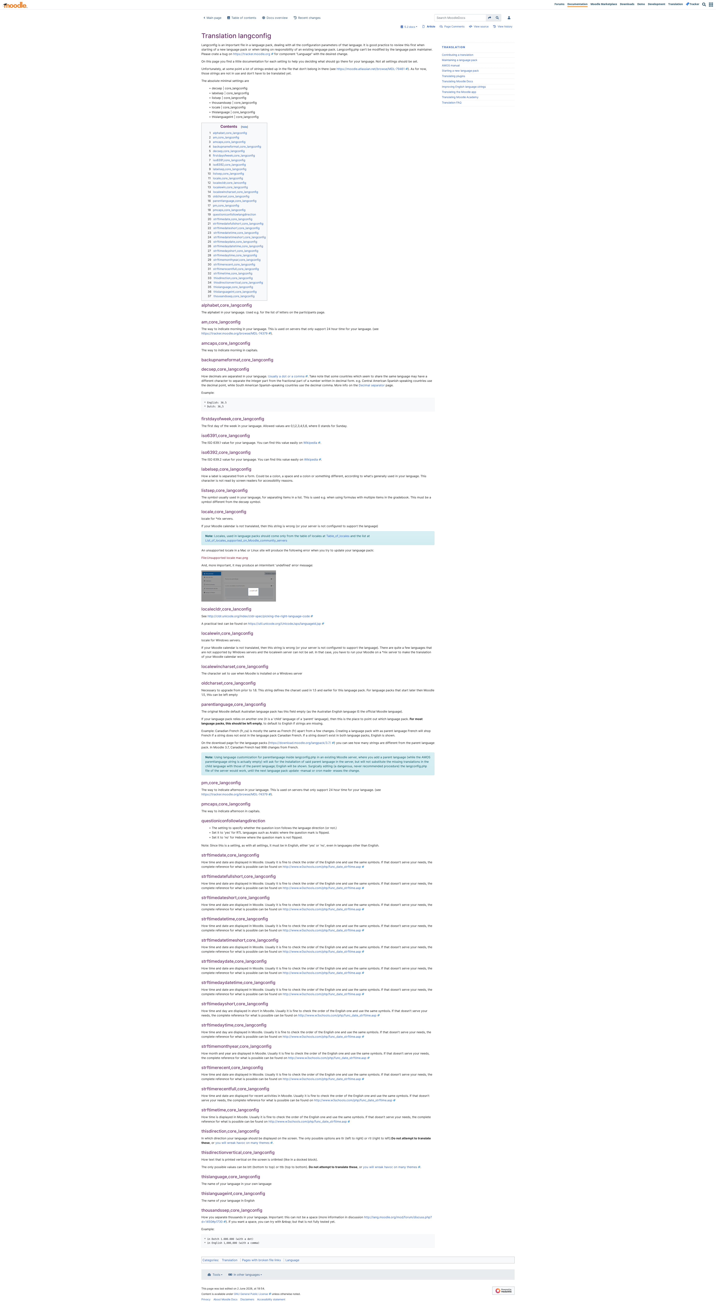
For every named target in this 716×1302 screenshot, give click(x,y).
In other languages (247, 1274)
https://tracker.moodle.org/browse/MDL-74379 (234, 333)
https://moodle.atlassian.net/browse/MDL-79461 (371, 69)
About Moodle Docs (225, 1299)
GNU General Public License (251, 1293)
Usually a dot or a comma (286, 376)
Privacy (206, 1299)
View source (481, 26)
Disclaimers (247, 1299)
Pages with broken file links (261, 1260)
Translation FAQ (451, 102)
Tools (216, 1274)
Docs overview (277, 18)
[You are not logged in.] (509, 17)
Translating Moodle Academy (460, 97)
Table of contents (243, 18)
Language (292, 1260)
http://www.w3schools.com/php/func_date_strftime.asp (322, 866)
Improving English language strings (464, 86)
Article (431, 26)
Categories (210, 1260)
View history (505, 26)
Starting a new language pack (460, 70)
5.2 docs (409, 26)
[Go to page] (490, 17)
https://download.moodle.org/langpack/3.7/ (300, 743)
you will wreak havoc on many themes (242, 1143)
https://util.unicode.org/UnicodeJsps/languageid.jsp (284, 623)
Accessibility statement (271, 1299)
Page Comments (454, 26)
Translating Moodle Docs (457, 81)
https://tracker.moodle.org (251, 54)
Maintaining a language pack (459, 60)
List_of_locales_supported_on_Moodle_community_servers (246, 540)
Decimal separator (372, 385)
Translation (453, 47)
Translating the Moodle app (459, 91)
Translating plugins (453, 76)
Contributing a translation (457, 54)
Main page (214, 18)
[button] (711, 4)
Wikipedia (310, 443)
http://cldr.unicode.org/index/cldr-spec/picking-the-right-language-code (259, 616)
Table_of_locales (337, 536)
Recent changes (309, 18)
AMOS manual (451, 65)
